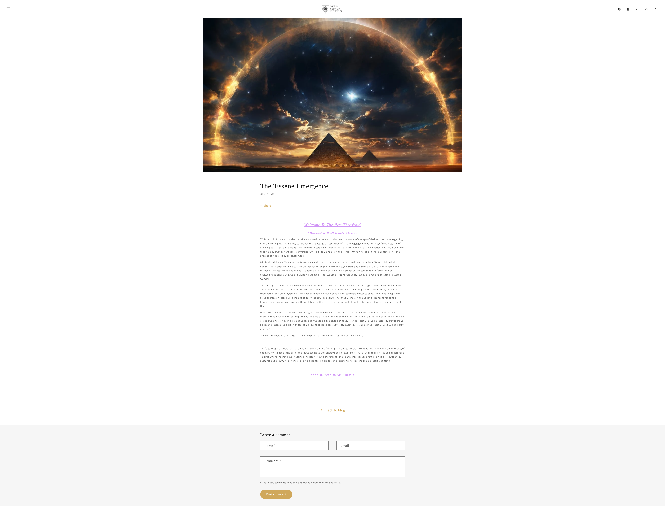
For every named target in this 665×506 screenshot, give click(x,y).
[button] (8, 6)
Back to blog (335, 410)
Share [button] (267, 205)
